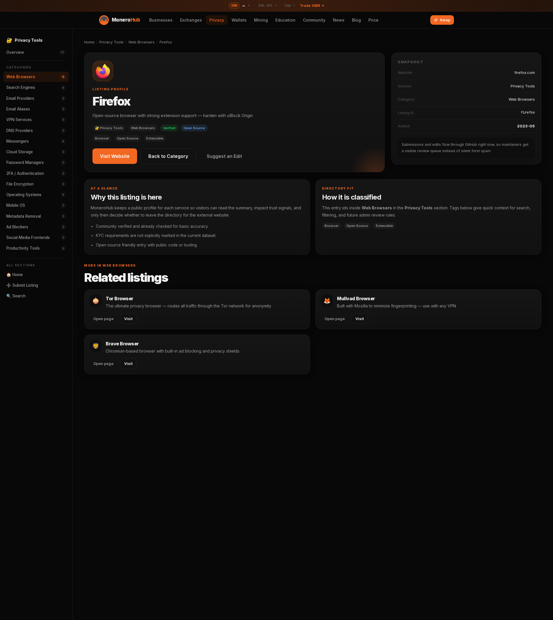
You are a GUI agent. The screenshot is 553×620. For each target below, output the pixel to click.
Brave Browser (122, 344)
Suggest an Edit (224, 156)
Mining (261, 20)
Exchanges (191, 20)
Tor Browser (119, 298)
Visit (128, 318)
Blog (356, 20)
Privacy (216, 20)
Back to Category (168, 156)
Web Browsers (141, 42)
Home (89, 42)
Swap (445, 20)
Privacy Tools (111, 42)
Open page (103, 318)
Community (314, 20)
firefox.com (524, 72)
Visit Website (115, 156)
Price (373, 20)
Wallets (239, 20)
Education (285, 20)
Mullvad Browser (356, 298)
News (338, 20)
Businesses (161, 20)
